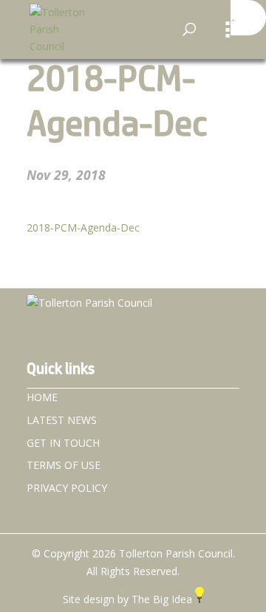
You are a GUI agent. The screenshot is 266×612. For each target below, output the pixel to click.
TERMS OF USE (63, 465)
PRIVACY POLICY (67, 488)
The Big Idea (163, 599)
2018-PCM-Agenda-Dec (83, 227)
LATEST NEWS (62, 420)
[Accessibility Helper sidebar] (248, 17)
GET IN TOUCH (63, 443)
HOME (42, 397)
